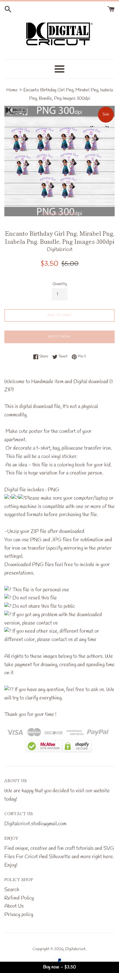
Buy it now (60, 337)
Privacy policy (18, 914)
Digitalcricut (75, 949)
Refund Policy (19, 898)
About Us (14, 906)
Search (11, 889)
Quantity (60, 284)
